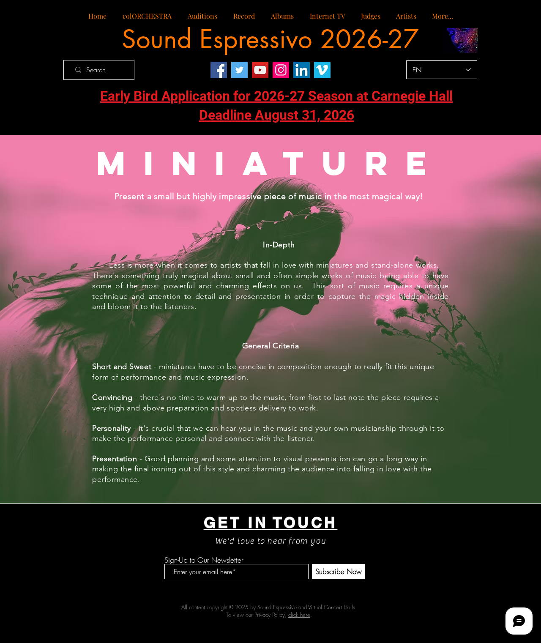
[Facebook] (218, 70)
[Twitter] (239, 70)
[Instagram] (281, 70)
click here (299, 614)
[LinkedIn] (301, 70)
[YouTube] (260, 70)
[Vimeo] (322, 70)
